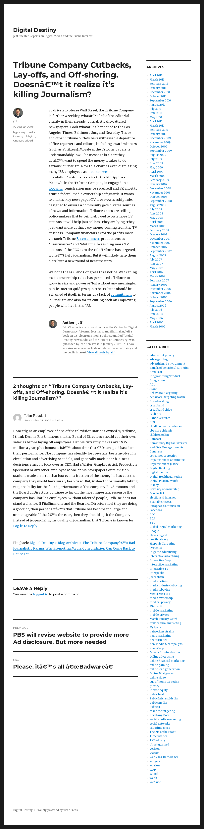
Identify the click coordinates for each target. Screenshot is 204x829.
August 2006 (158, 305)
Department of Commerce (167, 460)
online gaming (159, 665)
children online (160, 435)
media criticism (160, 581)
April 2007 (156, 272)
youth (153, 778)
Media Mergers (160, 594)
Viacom (155, 753)
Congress (156, 451)
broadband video (161, 409)
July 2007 (156, 259)
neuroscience (158, 640)
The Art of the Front (163, 732)
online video (158, 677)
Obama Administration (165, 652)
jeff (15, 121)
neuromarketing (161, 635)
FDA (152, 518)
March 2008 (157, 226)
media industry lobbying (166, 585)
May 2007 (156, 268)
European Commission (165, 506)
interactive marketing (164, 564)
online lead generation (165, 669)
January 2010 (158, 134)
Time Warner (158, 736)
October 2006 (158, 297)
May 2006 (156, 318)
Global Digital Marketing (166, 527)
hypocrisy (19, 132)
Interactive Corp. (161, 560)
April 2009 (156, 171)
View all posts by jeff (101, 352)
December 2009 (160, 138)
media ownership (161, 598)
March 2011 (157, 79)
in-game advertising (163, 552)
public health (158, 694)
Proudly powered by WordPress (57, 810)
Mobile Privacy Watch (164, 619)
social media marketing (165, 719)
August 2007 (158, 255)
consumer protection (163, 455)
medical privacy (160, 602)
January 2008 (158, 234)
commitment (121, 294)
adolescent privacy (162, 355)
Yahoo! (154, 774)
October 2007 (158, 247)
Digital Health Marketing (166, 476)
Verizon (155, 748)
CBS (152, 422)
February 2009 (159, 180)
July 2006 (156, 310)
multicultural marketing (165, 623)
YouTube (155, 782)
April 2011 (156, 75)
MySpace (156, 627)
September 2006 (161, 301)
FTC (152, 522)
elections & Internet (163, 497)
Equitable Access (161, 501)
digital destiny (159, 472)
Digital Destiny (34, 30)
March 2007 (157, 276)
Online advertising (162, 656)
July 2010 (155, 109)
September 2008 (161, 201)
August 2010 (157, 104)
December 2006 (160, 289)
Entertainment (88, 239)
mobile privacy (159, 615)
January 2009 (158, 184)
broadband (157, 405)
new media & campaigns (166, 644)
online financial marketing (167, 661)
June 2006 (156, 314)
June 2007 (156, 264)
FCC (152, 514)
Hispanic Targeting (163, 543)
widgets (155, 761)
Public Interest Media (164, 698)
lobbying (56, 188)
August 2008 (158, 205)
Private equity (159, 690)
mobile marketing (162, 610)
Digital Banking (160, 468)
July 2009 (156, 159)
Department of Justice (164, 464)
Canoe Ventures (160, 418)
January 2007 (158, 284)
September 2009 (161, 150)
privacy (154, 686)
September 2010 (160, 100)
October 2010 (158, 96)
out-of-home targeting (164, 681)
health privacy (159, 539)
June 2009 (156, 163)
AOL (152, 384)
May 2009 (156, 167)
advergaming (159, 359)
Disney (154, 485)
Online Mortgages (162, 673)
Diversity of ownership (164, 489)
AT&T (153, 388)
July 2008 (156, 209)
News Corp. (157, 648)
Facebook (156, 510)
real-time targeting (162, 711)
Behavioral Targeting (164, 393)
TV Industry (158, 740)
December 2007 (160, 238)
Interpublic (157, 573)
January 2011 (158, 88)
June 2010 (156, 113)
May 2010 (156, 117)
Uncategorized (23, 140)
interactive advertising (164, 556)
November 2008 (160, 192)
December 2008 (160, 188)
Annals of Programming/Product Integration (165, 376)
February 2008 (159, 230)
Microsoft (156, 606)
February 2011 (159, 84)
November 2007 (160, 243)
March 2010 (157, 125)
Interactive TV (159, 568)
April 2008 (156, 222)
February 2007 (159, 280)
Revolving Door (160, 715)
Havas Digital (158, 535)
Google (154, 531)
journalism (157, 577)
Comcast (155, 439)
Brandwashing (159, 401)
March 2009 (157, 176)
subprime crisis (160, 728)
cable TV (155, 414)
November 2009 (160, 142)
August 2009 (158, 155)
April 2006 (156, 322)
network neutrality (162, 631)
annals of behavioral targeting (169, 368)
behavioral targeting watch (167, 397)
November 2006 (160, 293)
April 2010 (156, 121)
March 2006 (157, 326)
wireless (155, 765)
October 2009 (158, 146)
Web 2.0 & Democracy (164, 757)
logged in (40, 594)
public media (158, 702)
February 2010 (159, 130)
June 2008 (156, 213)
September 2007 (161, 251)
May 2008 (156, 217)
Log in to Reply (25, 526)
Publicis (155, 707)
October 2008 (158, 197)
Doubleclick (157, 493)
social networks (160, 723)
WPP (153, 769)
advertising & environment (167, 363)
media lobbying (160, 589)
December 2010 (160, 92)
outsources (100, 172)
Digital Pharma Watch (164, 481)
